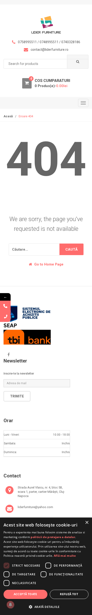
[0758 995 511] (5, 316)
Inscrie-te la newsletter (19, 373)
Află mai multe (65, 556)
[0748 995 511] (5, 306)
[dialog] (46, 566)
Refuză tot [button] (69, 594)
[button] (46, 607)
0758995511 (27, 42)
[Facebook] (8, 354)
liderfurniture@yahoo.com (35, 507)
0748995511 (49, 42)
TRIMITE (17, 396)
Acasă (8, 116)
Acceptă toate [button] (25, 594)
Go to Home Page (48, 264)
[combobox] (46, 64)
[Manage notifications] (10, 604)
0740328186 (70, 42)
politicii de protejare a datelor (53, 537)
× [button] (86, 522)
